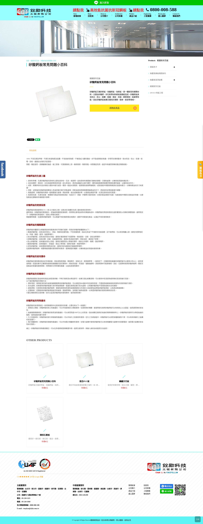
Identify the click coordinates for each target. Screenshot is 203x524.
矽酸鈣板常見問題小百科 (45, 381)
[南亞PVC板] (84, 360)
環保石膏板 (45, 435)
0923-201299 (83, 495)
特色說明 (32, 150)
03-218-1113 (26, 498)
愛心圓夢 (162, 15)
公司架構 (118, 15)
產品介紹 (133, 15)
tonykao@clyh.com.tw (31, 508)
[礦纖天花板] (124, 360)
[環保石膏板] (45, 413)
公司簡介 (104, 15)
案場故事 (77, 15)
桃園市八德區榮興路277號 (31, 495)
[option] (55, 102)
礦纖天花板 (124, 381)
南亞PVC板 (84, 381)
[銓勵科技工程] (34, 12)
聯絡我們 (176, 15)
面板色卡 (153, 67)
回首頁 (91, 15)
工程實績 (147, 15)
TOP (197, 519)
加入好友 (104, 2)
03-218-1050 (26, 502)
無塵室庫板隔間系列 (158, 73)
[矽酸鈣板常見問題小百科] (45, 360)
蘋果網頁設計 (95, 520)
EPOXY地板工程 (156, 93)
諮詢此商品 (114, 108)
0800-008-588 (163, 9)
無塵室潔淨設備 (156, 80)
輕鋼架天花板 (155, 86)
